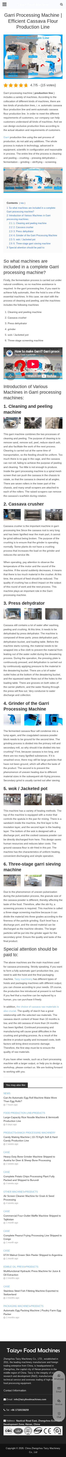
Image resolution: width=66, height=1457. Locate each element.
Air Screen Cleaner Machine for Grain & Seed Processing (29, 1198)
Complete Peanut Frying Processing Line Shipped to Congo (33, 1237)
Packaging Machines (17, 1306)
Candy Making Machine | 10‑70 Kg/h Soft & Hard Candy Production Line (31, 1139)
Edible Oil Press (14, 1267)
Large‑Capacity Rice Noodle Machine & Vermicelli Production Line (31, 1119)
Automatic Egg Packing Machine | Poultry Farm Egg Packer (32, 1312)
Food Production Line (18, 1113)
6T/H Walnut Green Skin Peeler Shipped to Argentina (33, 1255)
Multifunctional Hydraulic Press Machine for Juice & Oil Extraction (32, 1273)
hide (22, 203)
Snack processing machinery (36, 1133)
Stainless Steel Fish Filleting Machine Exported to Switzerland (31, 1292)
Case (7, 1152)
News (7, 1093)
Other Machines (14, 1192)
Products (39, 1113)
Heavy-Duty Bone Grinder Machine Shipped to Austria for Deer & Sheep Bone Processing (29, 1158)
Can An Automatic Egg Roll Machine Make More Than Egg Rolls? (30, 1099)
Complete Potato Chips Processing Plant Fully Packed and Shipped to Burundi (29, 1178)
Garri (6, 137)
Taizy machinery (23, 979)
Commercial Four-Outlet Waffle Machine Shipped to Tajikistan (32, 1217)
